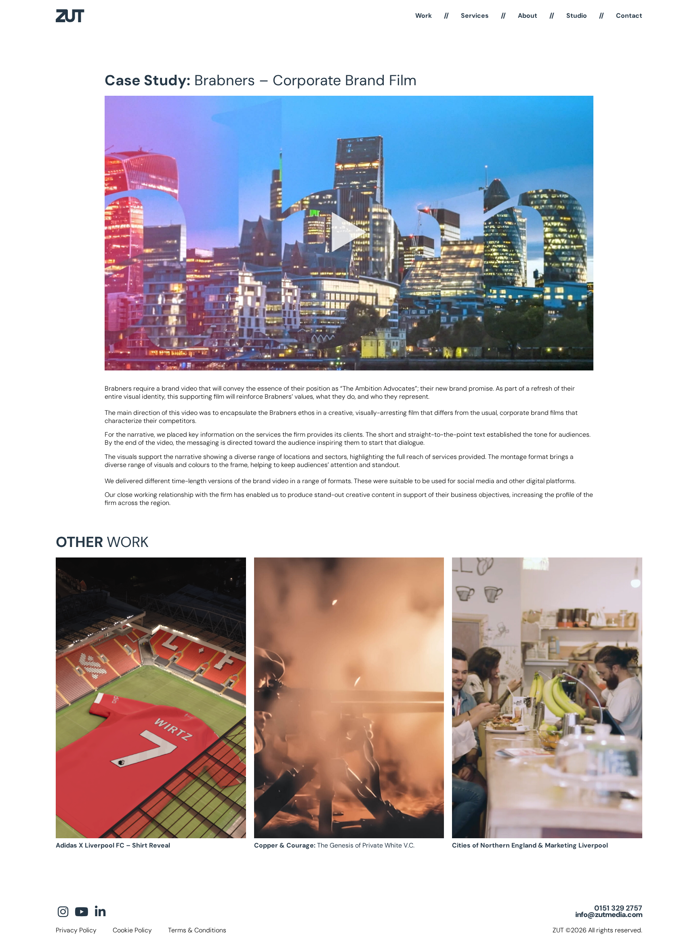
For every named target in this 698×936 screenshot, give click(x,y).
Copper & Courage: (334, 845)
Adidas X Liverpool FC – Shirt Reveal (113, 845)
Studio (576, 15)
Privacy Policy (76, 930)
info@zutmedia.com (608, 914)
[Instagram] (63, 911)
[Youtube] (81, 911)
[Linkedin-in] (100, 911)
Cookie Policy (132, 930)
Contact (629, 15)
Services (475, 15)
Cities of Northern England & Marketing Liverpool (530, 845)
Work (423, 15)
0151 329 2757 (618, 908)
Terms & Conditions (197, 930)
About (527, 15)
